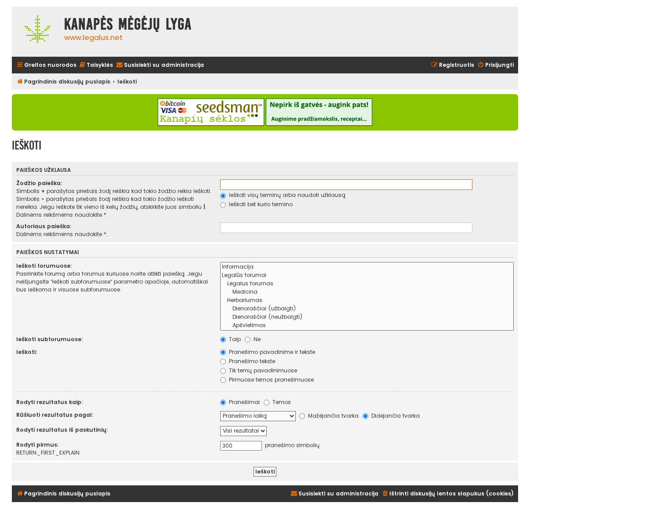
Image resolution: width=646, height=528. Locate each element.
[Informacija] (367, 267)
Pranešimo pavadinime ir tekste (271, 352)
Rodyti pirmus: (37, 444)
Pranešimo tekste (251, 361)
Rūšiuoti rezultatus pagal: (55, 415)
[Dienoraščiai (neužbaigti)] (367, 317)
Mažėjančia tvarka (332, 415)
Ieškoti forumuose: (44, 265)
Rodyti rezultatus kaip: (49, 402)
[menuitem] (96, 65)
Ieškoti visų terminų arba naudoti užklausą (286, 195)
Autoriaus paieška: (44, 226)
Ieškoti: (26, 352)
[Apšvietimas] (367, 325)
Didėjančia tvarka (395, 415)
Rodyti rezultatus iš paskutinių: (62, 429)
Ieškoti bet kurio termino (260, 204)
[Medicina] (367, 292)
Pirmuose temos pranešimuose (270, 379)
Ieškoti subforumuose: (49, 339)
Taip (234, 339)
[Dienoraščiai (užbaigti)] (367, 309)
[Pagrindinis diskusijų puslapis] (36, 32)
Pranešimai (243, 402)
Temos (281, 402)
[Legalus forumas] (367, 284)
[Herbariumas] (367, 300)
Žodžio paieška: (39, 183)
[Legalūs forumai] (367, 275)
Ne (256, 339)
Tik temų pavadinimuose (262, 370)
